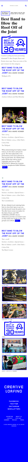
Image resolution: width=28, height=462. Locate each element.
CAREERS (6, 420)
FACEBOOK (14, 401)
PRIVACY (14, 420)
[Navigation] (1, 6)
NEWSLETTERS (14, 409)
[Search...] (25, 6)
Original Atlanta (14, 5)
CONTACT (10, 418)
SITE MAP (18, 418)
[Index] (14, 328)
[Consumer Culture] (14, 311)
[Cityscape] (14, 294)
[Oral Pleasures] (14, 345)
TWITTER (14, 404)
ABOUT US (19, 416)
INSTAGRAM (14, 406)
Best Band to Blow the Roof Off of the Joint (13, 70)
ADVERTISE (9, 416)
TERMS (22, 420)
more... (5, 167)
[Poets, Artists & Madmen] (14, 362)
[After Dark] (14, 276)
